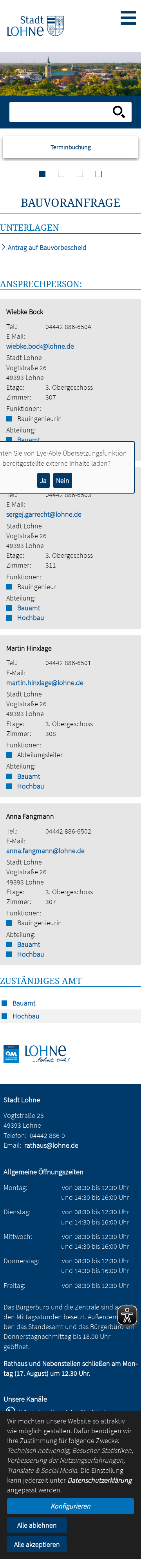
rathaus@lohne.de (51, 1145)
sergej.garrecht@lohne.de (43, 514)
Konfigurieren (70, 1505)
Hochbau (30, 617)
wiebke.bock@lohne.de (40, 346)
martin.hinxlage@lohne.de (44, 682)
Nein (62, 480)
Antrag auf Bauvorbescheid (46, 247)
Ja (43, 480)
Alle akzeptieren (37, 1544)
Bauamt (28, 607)
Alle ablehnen (37, 1525)
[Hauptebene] (35, 26)
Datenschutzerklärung (99, 1480)
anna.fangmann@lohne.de (45, 850)
